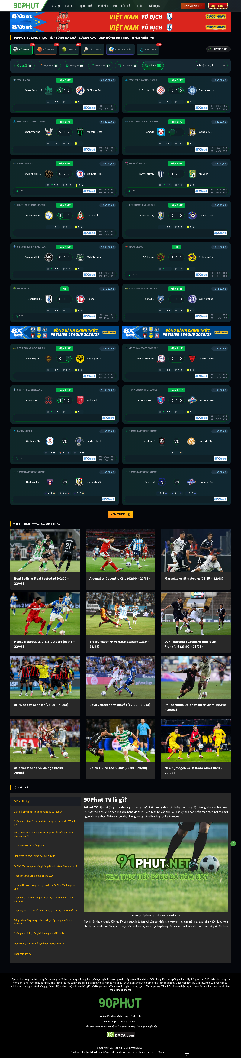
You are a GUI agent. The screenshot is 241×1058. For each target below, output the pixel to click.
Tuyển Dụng (153, 6)
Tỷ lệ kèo (103, 6)
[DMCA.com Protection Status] (121, 1034)
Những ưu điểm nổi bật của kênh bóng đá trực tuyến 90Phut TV (44, 823)
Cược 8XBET (218, 6)
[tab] (21, 49)
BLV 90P (76, 65)
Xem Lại (56, 6)
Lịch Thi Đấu (86, 6)
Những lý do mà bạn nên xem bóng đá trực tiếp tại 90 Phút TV (45, 910)
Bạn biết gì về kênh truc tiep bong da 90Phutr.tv (38, 811)
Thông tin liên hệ (22, 954)
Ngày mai (129, 65)
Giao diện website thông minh (29, 845)
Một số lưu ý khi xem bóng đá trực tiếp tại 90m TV (39, 943)
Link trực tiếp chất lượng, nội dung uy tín (34, 856)
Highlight (70, 6)
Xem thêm (118, 514)
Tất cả (155, 65)
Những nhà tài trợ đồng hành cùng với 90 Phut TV (39, 933)
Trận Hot (50, 65)
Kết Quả (125, 6)
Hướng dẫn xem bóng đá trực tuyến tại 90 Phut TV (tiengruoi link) (45, 887)
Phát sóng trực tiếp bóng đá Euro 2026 (33, 875)
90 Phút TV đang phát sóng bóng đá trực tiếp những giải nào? (45, 866)
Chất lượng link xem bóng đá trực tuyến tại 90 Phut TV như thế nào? (44, 899)
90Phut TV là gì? (22, 801)
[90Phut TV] (26, 5)
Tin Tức (138, 6)
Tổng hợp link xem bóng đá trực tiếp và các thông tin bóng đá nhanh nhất (44, 834)
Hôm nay (102, 65)
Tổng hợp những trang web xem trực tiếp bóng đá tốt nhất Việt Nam (43, 922)
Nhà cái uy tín (193, 5)
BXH (114, 6)
